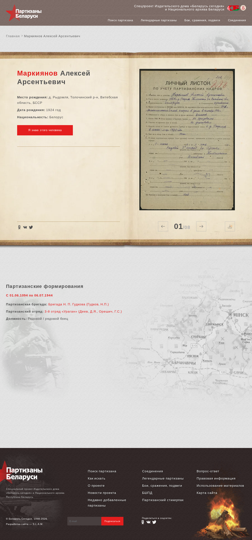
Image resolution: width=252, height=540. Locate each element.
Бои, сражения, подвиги (202, 20)
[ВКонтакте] (25, 227)
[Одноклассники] (19, 227)
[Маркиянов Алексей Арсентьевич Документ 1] (187, 141)
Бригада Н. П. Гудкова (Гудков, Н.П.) (78, 304)
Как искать (97, 478)
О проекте (96, 485)
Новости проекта (102, 493)
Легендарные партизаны (159, 20)
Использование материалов (220, 485)
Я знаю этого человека (45, 130)
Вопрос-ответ (208, 471)
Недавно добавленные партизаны (107, 502)
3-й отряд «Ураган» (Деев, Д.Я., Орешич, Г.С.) (83, 311)
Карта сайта (207, 493)
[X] (31, 227)
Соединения (237, 20)
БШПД (147, 493)
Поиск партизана (120, 20)
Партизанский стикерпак (163, 500)
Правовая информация (216, 478)
